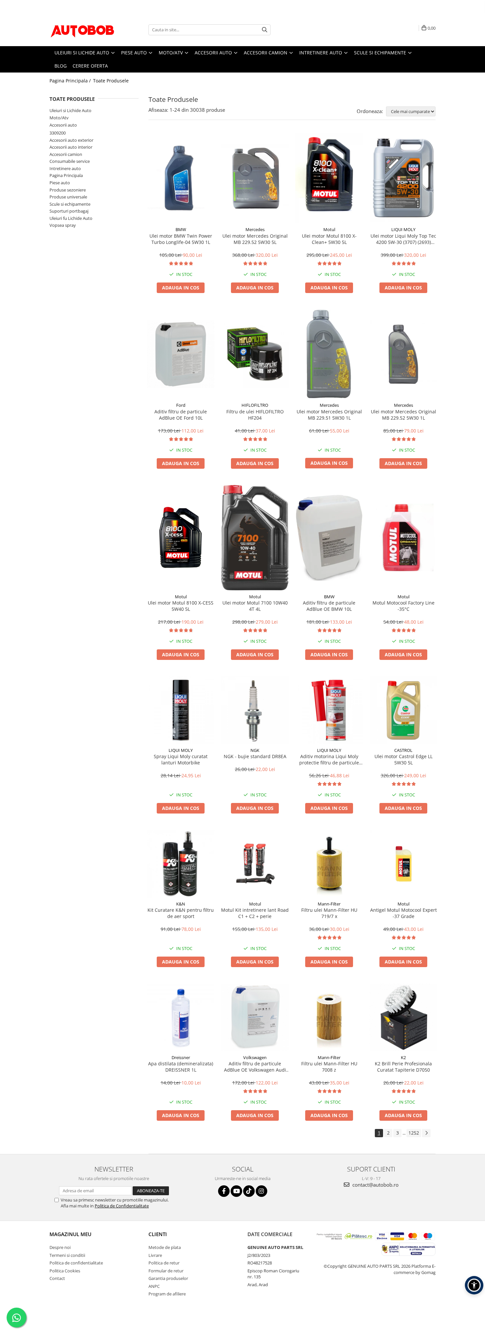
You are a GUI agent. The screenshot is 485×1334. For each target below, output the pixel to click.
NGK (254, 750)
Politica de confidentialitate (76, 1263)
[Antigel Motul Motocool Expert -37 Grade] (403, 864)
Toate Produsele (111, 80)
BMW (181, 229)
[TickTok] (249, 1191)
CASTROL (403, 750)
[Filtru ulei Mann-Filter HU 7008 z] (329, 1017)
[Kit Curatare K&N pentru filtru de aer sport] (180, 864)
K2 (403, 1057)
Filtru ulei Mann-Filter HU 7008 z (329, 1066)
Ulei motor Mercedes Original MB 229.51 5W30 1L (329, 414)
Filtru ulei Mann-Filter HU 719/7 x (329, 913)
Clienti (157, 1234)
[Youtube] (236, 1191)
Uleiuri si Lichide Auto (70, 110)
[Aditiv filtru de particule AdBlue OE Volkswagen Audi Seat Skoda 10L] (255, 1017)
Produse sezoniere (67, 190)
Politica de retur (163, 1263)
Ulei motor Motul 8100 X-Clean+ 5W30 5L (329, 239)
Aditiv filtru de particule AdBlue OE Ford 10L (180, 414)
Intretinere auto (65, 168)
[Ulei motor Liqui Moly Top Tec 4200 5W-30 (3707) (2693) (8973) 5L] (403, 178)
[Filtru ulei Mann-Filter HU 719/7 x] (329, 864)
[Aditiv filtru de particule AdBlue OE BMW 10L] (329, 537)
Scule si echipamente (69, 204)
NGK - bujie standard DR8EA (255, 756)
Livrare (155, 1255)
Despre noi (60, 1247)
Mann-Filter (329, 904)
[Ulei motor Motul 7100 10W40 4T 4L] (255, 537)
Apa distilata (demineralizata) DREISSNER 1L (180, 1066)
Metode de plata (164, 1247)
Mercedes (255, 229)
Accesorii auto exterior (71, 140)
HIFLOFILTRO (255, 405)
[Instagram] (261, 1191)
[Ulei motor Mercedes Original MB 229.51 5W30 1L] (329, 354)
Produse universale (68, 197)
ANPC (154, 1286)
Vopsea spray (62, 225)
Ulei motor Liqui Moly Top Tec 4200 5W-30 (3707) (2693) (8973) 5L (403, 239)
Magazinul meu (70, 1234)
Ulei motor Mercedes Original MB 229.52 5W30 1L (403, 414)
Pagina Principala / (70, 80)
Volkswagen (255, 1057)
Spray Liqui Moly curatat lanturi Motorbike (181, 759)
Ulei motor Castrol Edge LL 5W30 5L (403, 759)
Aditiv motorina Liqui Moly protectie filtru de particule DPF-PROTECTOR (329, 759)
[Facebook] (224, 1191)
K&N (180, 904)
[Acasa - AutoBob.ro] (82, 29)
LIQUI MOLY (403, 229)
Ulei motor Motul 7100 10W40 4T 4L (255, 606)
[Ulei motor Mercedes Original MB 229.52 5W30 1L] (403, 354)
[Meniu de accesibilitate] (474, 1285)
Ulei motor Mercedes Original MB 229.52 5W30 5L (255, 239)
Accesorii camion (65, 154)
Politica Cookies (64, 1271)
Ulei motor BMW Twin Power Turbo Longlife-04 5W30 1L (180, 239)
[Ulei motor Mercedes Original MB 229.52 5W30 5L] (255, 178)
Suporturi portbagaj (68, 211)
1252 (413, 1133)
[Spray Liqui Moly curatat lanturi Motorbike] (180, 710)
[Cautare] (265, 29)
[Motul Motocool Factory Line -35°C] (403, 537)
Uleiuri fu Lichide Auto (70, 218)
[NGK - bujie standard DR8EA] (255, 710)
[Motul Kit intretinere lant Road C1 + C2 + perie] (255, 863)
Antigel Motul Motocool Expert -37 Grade (403, 913)
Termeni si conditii (67, 1255)
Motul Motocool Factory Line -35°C (403, 606)
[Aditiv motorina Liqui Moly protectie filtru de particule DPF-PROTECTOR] (329, 710)
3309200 (57, 133)
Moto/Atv (59, 118)
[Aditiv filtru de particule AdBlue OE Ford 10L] (180, 354)
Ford (180, 405)
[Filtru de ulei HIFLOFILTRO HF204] (255, 354)
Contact (57, 1278)
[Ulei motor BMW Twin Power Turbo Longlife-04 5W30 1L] (180, 178)
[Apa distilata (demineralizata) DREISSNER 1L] (180, 1017)
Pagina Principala (66, 175)
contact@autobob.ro (375, 1184)
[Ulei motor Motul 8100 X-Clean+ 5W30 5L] (329, 178)
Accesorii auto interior (70, 147)
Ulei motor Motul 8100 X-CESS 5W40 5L (180, 606)
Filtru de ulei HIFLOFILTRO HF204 (255, 414)
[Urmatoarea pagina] (426, 1133)
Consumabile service (69, 161)
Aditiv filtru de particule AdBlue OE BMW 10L (329, 606)
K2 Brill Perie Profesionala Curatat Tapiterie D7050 (403, 1066)
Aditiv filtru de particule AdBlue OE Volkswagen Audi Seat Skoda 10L (255, 1066)
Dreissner (181, 1057)
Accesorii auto (63, 125)
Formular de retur (165, 1271)
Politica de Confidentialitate (122, 1206)
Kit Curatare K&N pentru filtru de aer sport (180, 913)
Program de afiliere (167, 1294)
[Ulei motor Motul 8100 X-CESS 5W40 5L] (180, 537)
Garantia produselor (168, 1278)
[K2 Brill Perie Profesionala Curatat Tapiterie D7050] (403, 1017)
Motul (329, 229)
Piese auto (59, 183)
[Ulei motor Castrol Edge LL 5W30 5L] (403, 710)
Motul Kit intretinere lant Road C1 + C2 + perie (255, 913)
